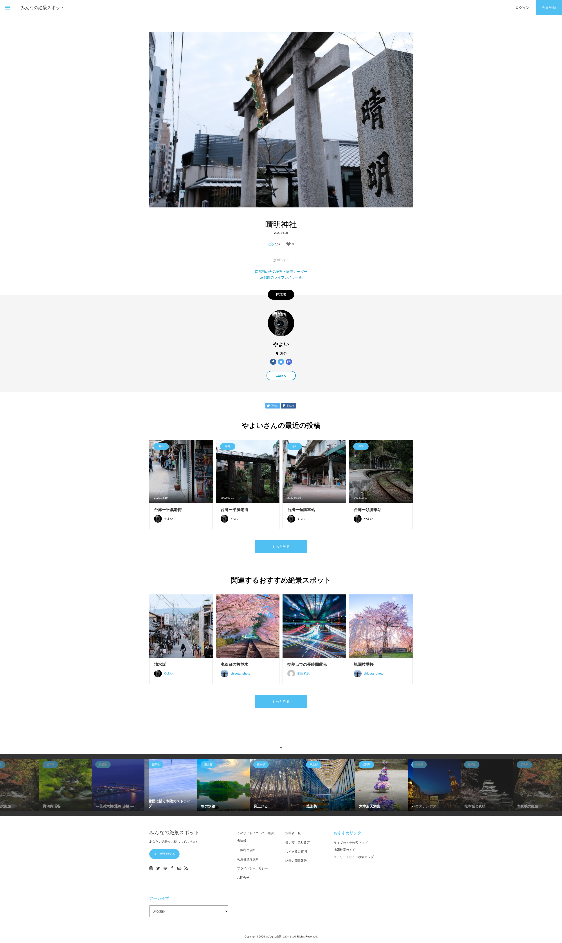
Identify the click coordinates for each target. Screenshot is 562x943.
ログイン (522, 7)
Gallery (281, 376)
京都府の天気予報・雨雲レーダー (281, 272)
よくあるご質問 (296, 851)
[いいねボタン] (288, 244)
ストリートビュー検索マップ (354, 857)
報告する (283, 260)
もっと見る (281, 547)
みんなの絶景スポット (43, 7)
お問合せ (243, 877)
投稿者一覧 (293, 833)
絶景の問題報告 (296, 860)
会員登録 (549, 7)
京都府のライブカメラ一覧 (281, 277)
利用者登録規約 (248, 859)
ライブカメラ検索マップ (350, 842)
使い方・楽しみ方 (297, 842)
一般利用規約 (246, 850)
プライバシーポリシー (252, 868)
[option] (70, 785)
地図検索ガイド (344, 849)
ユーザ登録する (164, 854)
